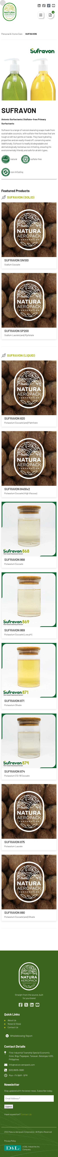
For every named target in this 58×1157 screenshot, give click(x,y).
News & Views (14, 1023)
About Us (12, 1020)
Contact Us (13, 1027)
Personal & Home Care (11, 33)
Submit (8, 1106)
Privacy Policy (10, 1141)
